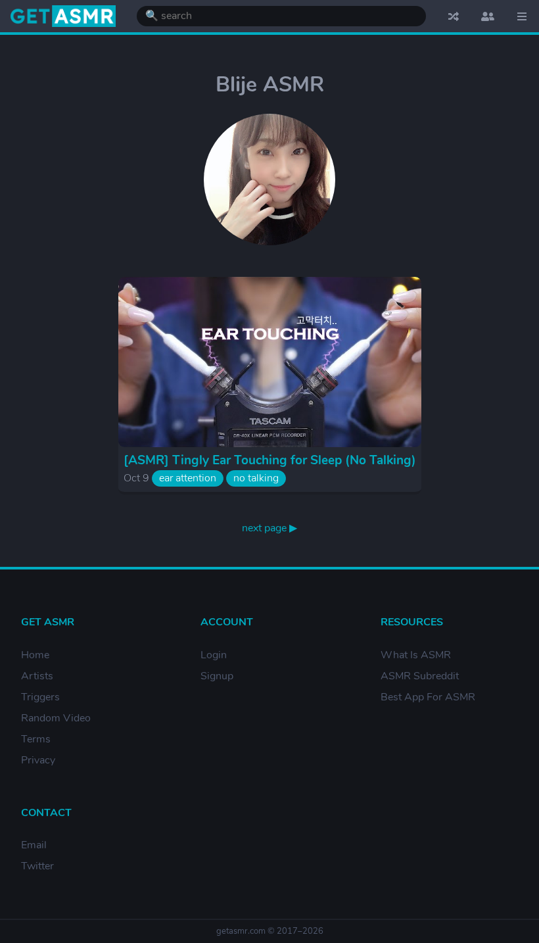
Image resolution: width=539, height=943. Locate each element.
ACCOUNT (226, 622)
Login (213, 655)
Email (34, 845)
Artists (37, 676)
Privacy (38, 760)
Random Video (56, 718)
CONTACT (46, 813)
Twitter (37, 866)
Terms (36, 739)
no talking (256, 478)
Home (35, 655)
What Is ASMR (416, 655)
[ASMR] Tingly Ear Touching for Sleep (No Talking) (270, 460)
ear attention (187, 478)
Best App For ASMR (428, 697)
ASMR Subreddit (420, 676)
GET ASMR (47, 622)
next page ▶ (269, 528)
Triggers (40, 697)
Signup (216, 676)
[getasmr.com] (63, 16)
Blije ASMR (270, 84)
